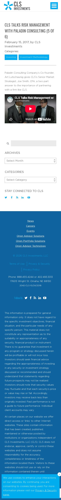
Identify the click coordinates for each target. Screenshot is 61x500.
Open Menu (54, 5)
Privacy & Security (39, 264)
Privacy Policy (31, 270)
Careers (30, 226)
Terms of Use (17, 264)
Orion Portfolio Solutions (30, 241)
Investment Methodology (34, 57)
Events (31, 231)
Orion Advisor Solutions (30, 236)
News (30, 221)
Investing (11, 57)
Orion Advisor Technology (30, 246)
